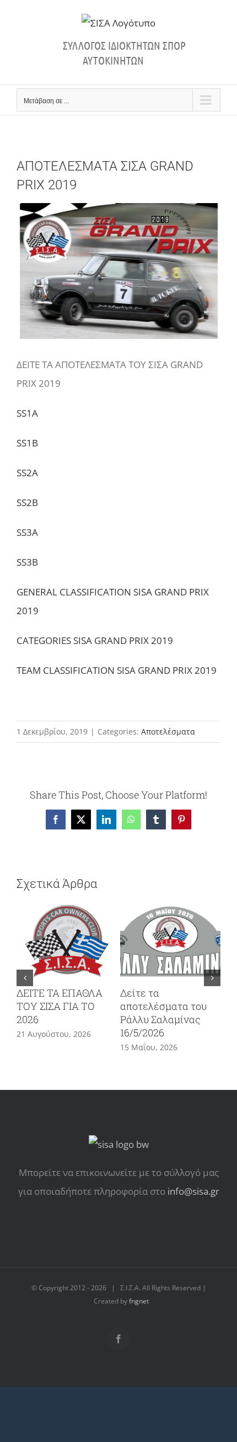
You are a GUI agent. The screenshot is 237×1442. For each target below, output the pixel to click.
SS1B (27, 443)
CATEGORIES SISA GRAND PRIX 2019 (95, 640)
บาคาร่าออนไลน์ (70, 1247)
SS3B (27, 562)
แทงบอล (184, 1247)
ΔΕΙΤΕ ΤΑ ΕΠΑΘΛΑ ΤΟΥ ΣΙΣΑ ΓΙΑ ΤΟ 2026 (60, 1006)
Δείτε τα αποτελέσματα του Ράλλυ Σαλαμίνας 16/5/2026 (163, 1012)
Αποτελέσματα (168, 731)
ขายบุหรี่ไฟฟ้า (136, 1247)
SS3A (27, 532)
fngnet (139, 1301)
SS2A (27, 472)
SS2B (27, 502)
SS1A (27, 413)
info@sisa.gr (193, 1191)
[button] (25, 978)
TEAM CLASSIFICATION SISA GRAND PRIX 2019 (117, 670)
